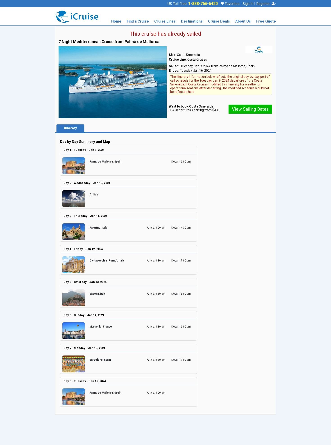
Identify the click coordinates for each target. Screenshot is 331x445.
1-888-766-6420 (203, 4)
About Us (243, 21)
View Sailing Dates (250, 109)
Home (116, 21)
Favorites (232, 4)
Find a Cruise (138, 21)
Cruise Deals (219, 21)
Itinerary (70, 128)
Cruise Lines (165, 21)
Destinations (192, 21)
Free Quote (266, 21)
